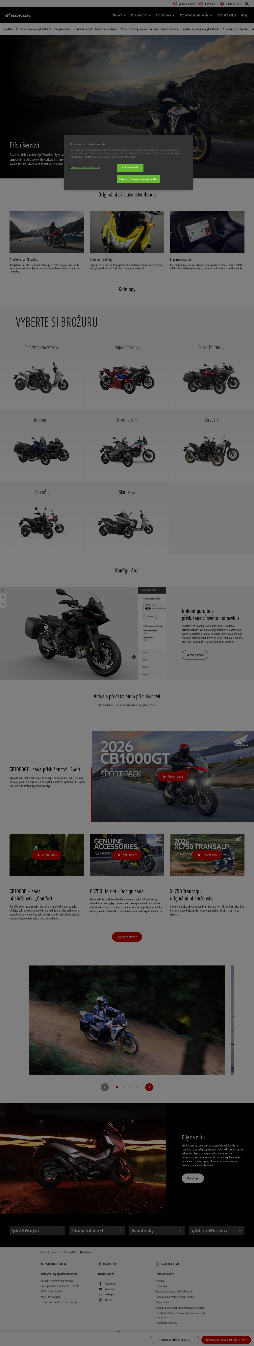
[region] (128, 162)
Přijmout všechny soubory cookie (138, 179)
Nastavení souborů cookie (85, 167)
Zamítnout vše (130, 167)
